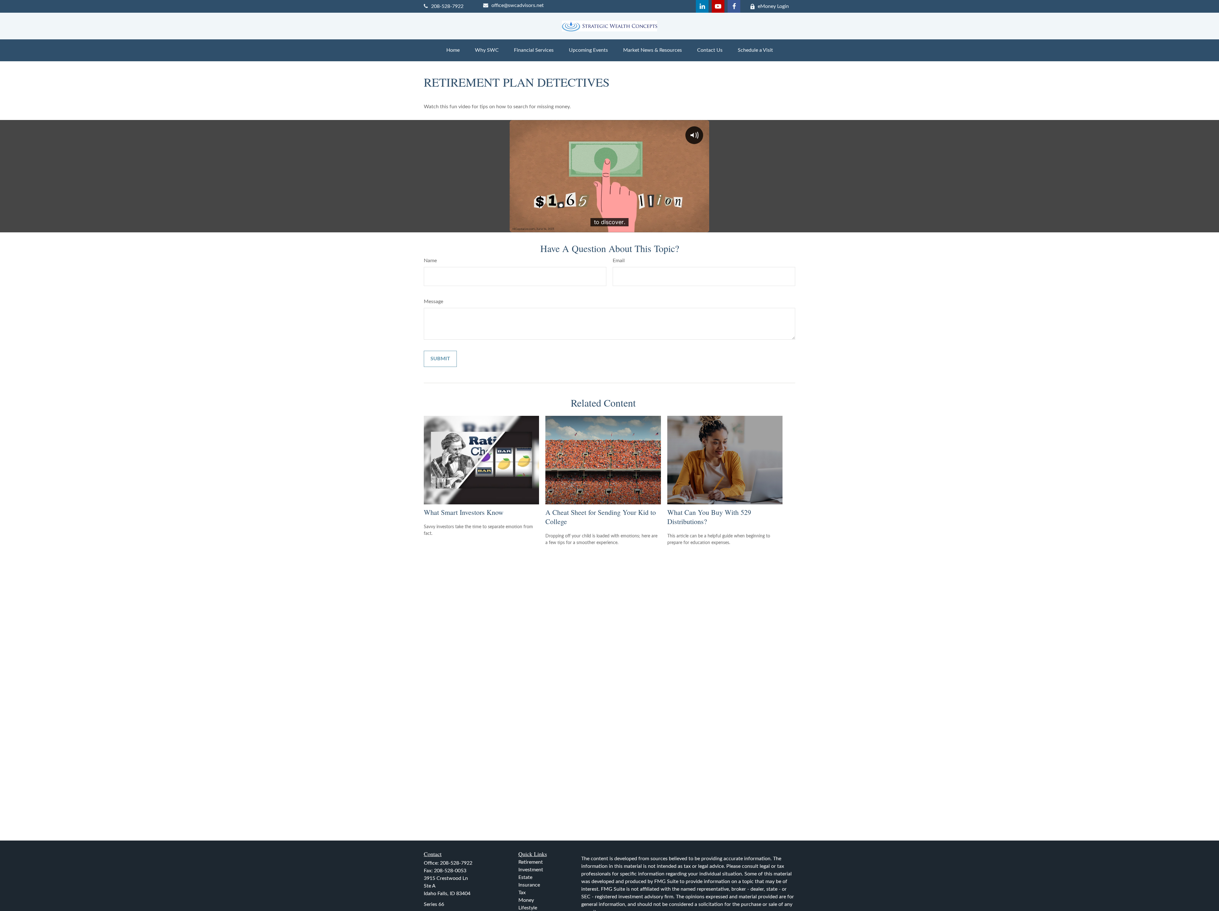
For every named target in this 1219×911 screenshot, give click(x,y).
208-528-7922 (447, 6)
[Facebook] (734, 6)
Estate (525, 877)
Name (430, 260)
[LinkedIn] (702, 6)
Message (433, 301)
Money (526, 900)
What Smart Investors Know (463, 512)
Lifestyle (527, 907)
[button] (453, 50)
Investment (530, 869)
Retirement (530, 862)
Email (619, 260)
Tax (522, 892)
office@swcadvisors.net (517, 5)
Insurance (529, 885)
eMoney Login (773, 6)
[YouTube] (718, 6)
